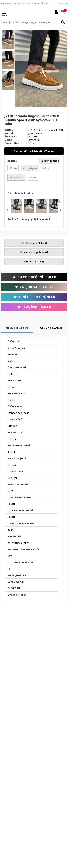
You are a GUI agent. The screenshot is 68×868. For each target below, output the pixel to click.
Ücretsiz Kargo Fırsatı (34, 252)
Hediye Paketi (34, 261)
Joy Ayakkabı (34, 139)
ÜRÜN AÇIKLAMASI (51, 327)
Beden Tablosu (50, 160)
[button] (19, 68)
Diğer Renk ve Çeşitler (20, 193)
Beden (11, 160)
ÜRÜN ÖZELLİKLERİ (17, 327)
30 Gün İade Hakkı (34, 243)
